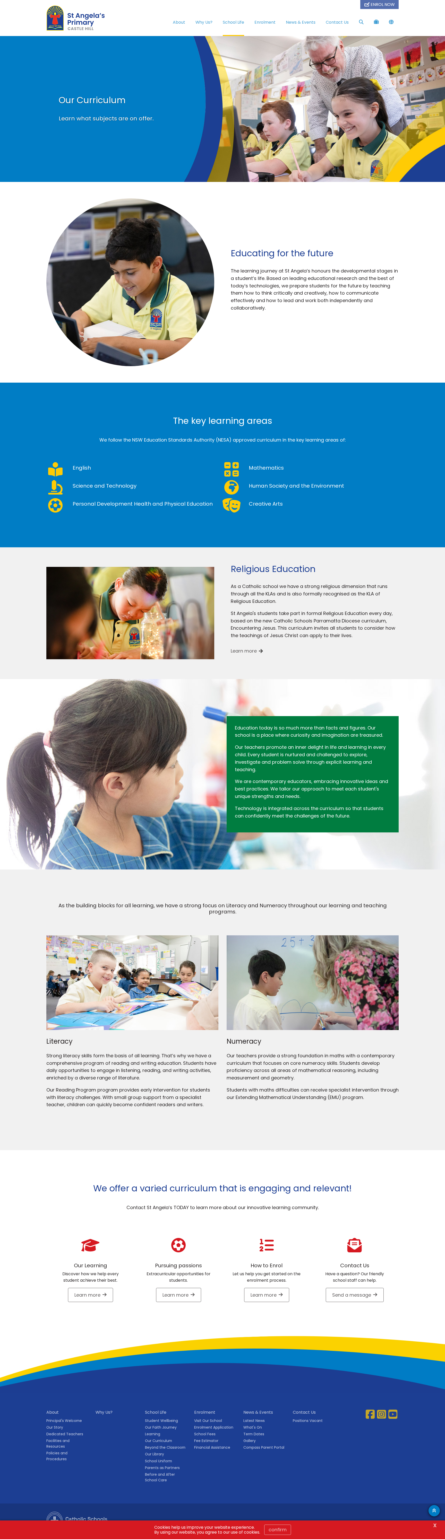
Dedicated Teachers (64, 1434)
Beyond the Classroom (165, 1447)
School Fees (205, 1434)
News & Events (300, 22)
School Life (233, 22)
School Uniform (158, 1461)
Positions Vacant (308, 1420)
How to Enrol (267, 1265)
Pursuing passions (178, 1265)
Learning (152, 1434)
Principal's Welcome (64, 1420)
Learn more (244, 651)
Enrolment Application (213, 1427)
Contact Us (337, 22)
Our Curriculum (158, 1440)
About (179, 22)
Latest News (254, 1420)
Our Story (54, 1427)
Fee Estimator (206, 1440)
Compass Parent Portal (263, 1447)
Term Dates (253, 1434)
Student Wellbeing (161, 1420)
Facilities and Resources (58, 1443)
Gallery (249, 1440)
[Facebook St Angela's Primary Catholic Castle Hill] (371, 1414)
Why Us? (203, 22)
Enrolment (265, 22)
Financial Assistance (212, 1447)
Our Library (154, 1454)
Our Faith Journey (161, 1427)
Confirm (278, 1529)
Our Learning (90, 1265)
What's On (252, 1427)
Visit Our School (208, 1420)
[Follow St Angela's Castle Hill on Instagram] (382, 1414)
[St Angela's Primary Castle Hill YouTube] (393, 1414)
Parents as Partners (162, 1467)
